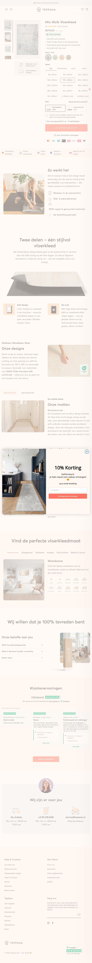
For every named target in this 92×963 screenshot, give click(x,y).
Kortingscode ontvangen (68, 496)
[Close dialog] (87, 452)
